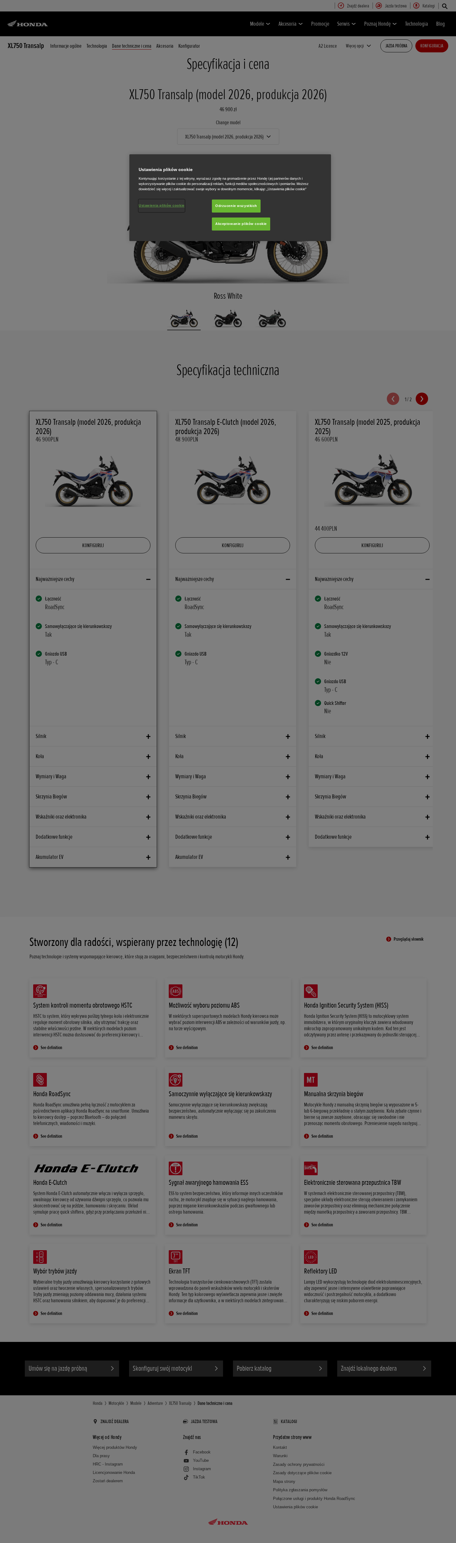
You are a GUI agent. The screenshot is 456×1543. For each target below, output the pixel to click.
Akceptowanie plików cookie (241, 224)
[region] (230, 197)
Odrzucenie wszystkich (236, 206)
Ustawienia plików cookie (162, 205)
